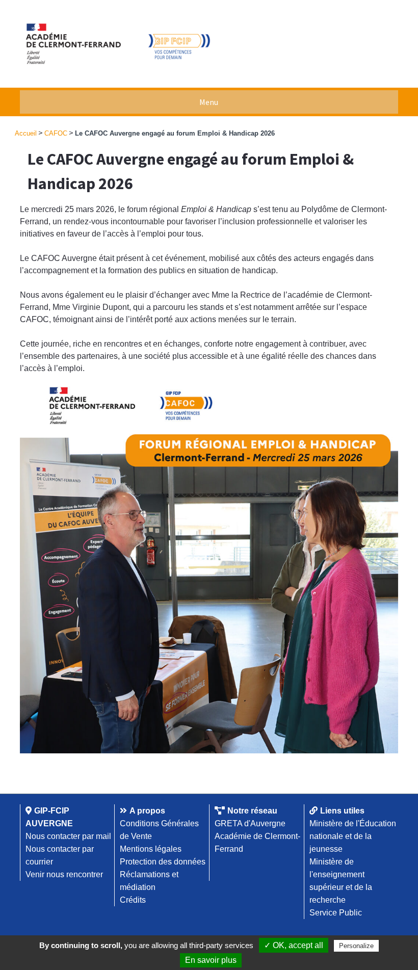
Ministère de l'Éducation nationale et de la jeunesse (352, 836)
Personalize (356, 946)
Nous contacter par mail (68, 836)
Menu (208, 102)
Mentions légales (150, 849)
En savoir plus (211, 960)
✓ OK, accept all (293, 945)
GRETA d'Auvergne (250, 823)
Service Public (335, 912)
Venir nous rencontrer (64, 874)
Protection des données (162, 861)
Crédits (133, 900)
